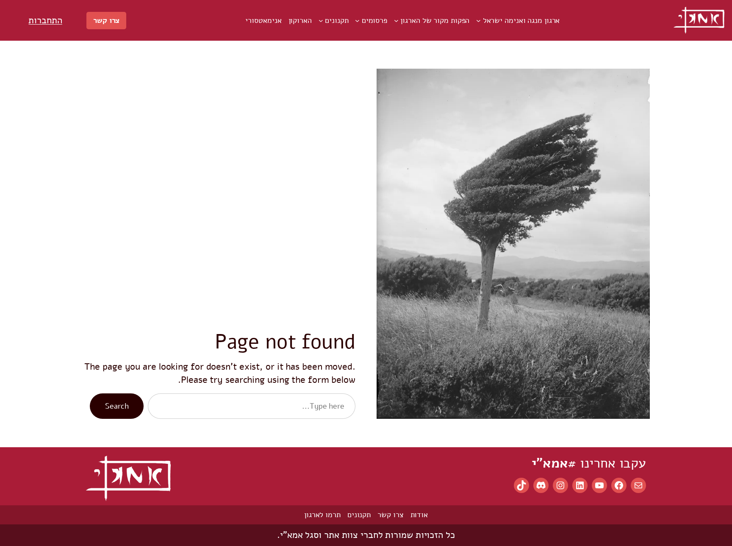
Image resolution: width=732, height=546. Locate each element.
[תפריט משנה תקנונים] (321, 20)
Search (116, 406)
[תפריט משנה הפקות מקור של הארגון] (396, 20)
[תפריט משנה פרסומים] (357, 20)
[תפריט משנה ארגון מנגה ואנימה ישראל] (478, 20)
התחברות (45, 20)
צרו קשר (106, 20)
